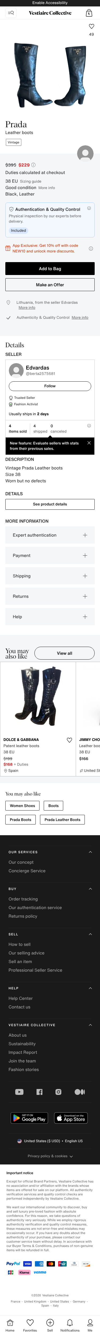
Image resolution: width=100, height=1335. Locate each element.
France (16, 1302)
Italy (56, 1306)
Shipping (22, 576)
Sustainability (22, 1043)
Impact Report (23, 1052)
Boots (53, 806)
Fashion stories (24, 1069)
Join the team (22, 1061)
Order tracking (23, 899)
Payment (21, 555)
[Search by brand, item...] (11, 13)
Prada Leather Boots (62, 820)
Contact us (19, 1007)
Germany (79, 1302)
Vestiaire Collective (32, 1025)
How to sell (20, 944)
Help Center (21, 998)
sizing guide (30, 181)
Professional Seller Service (35, 970)
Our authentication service (35, 907)
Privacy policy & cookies (47, 1156)
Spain (45, 1306)
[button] (89, 13)
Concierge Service (27, 870)
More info (46, 187)
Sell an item (20, 961)
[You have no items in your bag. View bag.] (89, 13)
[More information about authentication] (89, 208)
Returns (21, 596)
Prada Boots (20, 820)
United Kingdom (35, 1302)
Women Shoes (22, 806)
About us (18, 1035)
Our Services (23, 852)
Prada (16, 125)
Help (17, 616)
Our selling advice (27, 953)
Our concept (21, 862)
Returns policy (23, 916)
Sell (13, 934)
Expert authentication (35, 535)
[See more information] (91, 248)
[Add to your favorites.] (69, 740)
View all (64, 653)
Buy (13, 889)
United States (59, 1302)
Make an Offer (50, 284)
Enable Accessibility (49, 3)
